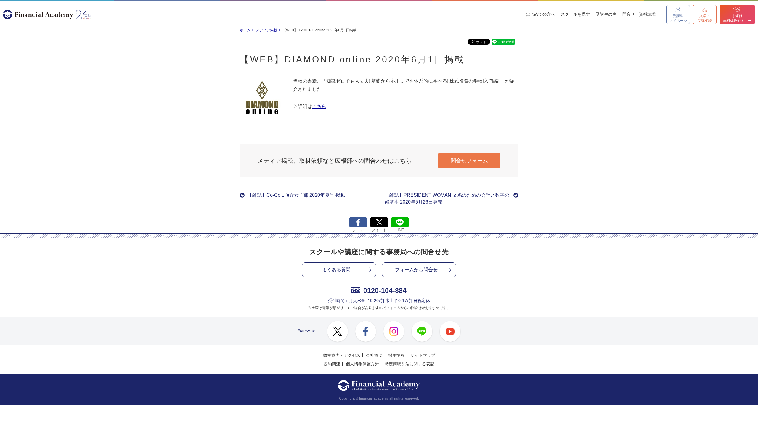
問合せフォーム (469, 161)
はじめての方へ (540, 14)
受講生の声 (606, 14)
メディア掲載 (266, 30)
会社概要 (374, 355)
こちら (319, 106)
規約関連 (332, 364)
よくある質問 (336, 269)
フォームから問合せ (416, 269)
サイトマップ (422, 355)
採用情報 (396, 355)
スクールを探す (575, 14)
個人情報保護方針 (362, 364)
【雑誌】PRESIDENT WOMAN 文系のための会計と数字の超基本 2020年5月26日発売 (447, 198)
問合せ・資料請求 (639, 14)
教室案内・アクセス (341, 355)
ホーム (245, 30)
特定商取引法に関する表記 (409, 364)
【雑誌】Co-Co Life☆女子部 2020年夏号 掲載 (296, 195)
